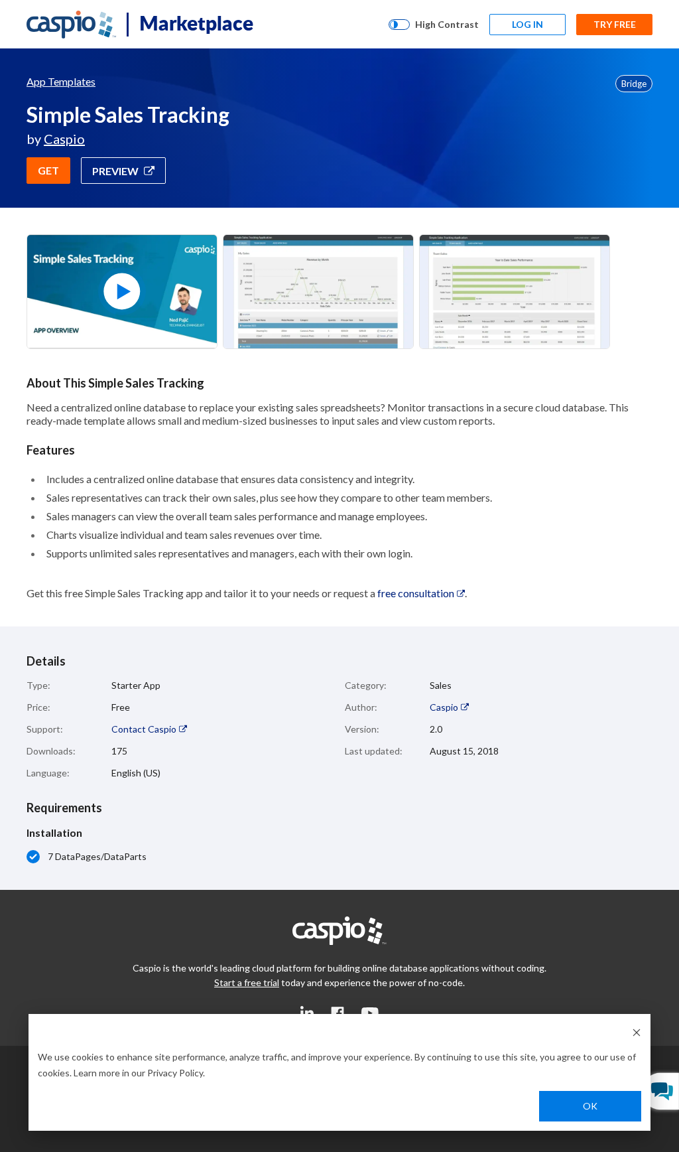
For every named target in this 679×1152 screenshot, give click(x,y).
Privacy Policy (175, 1072)
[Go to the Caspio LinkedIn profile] (307, 1012)
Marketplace (196, 22)
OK (590, 1106)
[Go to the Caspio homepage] (71, 24)
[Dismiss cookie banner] (636, 1031)
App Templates (61, 81)
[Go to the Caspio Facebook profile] (337, 1012)
